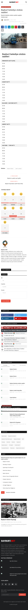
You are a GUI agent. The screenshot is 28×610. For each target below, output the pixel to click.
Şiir (23, 439)
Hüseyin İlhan (4, 410)
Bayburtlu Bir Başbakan (15, 422)
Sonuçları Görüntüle (10, 492)
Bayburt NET (6, 20)
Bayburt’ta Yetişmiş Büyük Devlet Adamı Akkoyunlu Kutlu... (17, 415)
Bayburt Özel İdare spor (7, 439)
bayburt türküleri (12, 436)
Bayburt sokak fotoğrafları (16, 390)
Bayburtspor (4, 445)
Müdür (13, 442)
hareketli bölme (5, 448)
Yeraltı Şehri (17, 445)
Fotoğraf (11, 445)
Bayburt (18, 442)
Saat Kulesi (4, 436)
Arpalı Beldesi (13, 397)
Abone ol (22, 594)
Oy (2, 492)
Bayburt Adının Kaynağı (8, 519)
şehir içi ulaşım (19, 168)
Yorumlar (4, 274)
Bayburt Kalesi (13, 376)
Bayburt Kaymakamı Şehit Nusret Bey (14, 183)
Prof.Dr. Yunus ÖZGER (14, 417)
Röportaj (12, 448)
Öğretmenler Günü (20, 448)
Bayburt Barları (17, 439)
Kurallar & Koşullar (13, 604)
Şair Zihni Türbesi (13, 561)
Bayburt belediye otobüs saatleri (17, 383)
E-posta (3, 284)
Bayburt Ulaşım (10, 168)
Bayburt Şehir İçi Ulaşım (6, 7)
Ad (1, 277)
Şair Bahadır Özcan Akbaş (15, 567)
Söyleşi (3, 442)
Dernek (8, 442)
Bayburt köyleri (13, 369)
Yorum (2, 290)
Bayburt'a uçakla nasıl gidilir (14, 178)
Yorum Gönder (5, 301)
